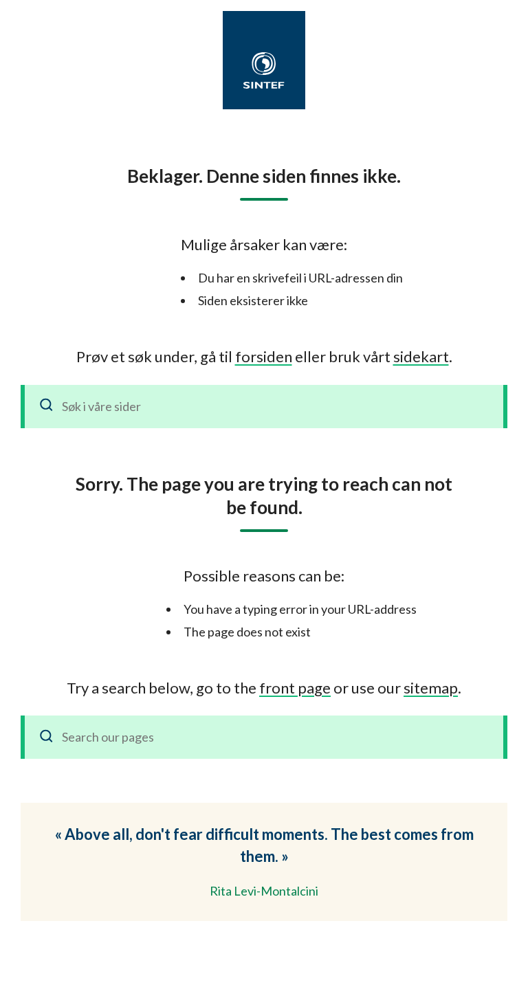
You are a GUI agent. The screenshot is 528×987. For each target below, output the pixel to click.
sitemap (431, 687)
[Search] (46, 737)
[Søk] (46, 406)
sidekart (421, 356)
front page (295, 687)
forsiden (263, 356)
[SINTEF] (264, 70)
